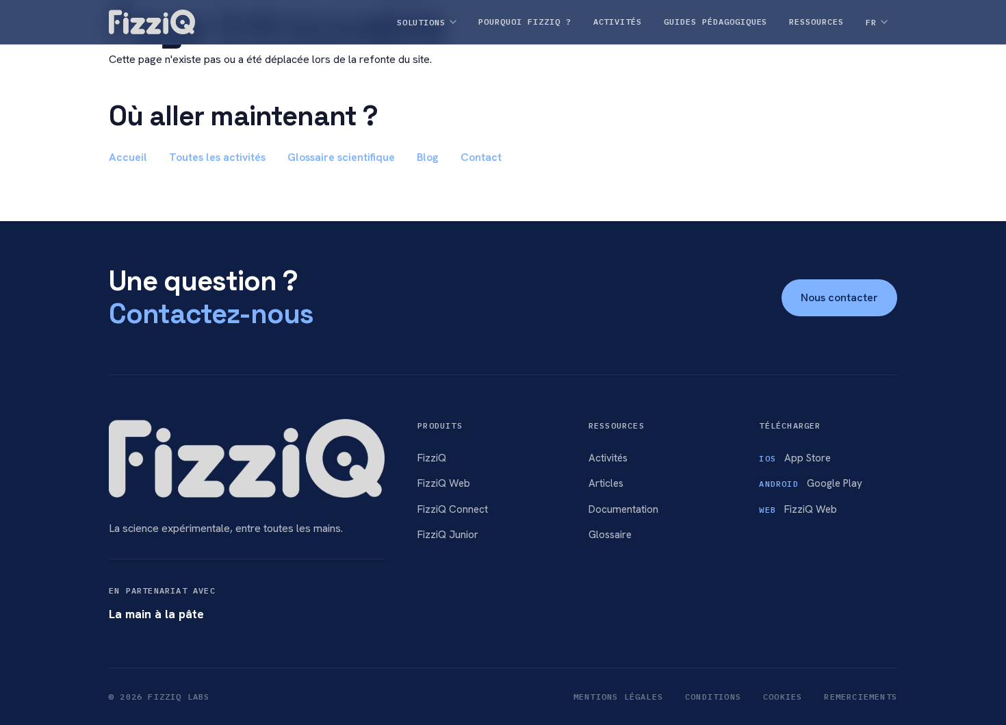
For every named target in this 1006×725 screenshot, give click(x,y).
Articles (606, 483)
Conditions (713, 696)
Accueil (128, 157)
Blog (428, 157)
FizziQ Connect (452, 509)
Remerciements (860, 696)
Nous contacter (839, 297)
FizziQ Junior (447, 535)
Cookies (782, 696)
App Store (795, 458)
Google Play (810, 483)
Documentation (623, 509)
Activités (608, 458)
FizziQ (431, 458)
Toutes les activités (217, 157)
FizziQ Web (443, 483)
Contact (481, 157)
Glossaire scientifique (341, 157)
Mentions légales (618, 696)
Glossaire (610, 535)
